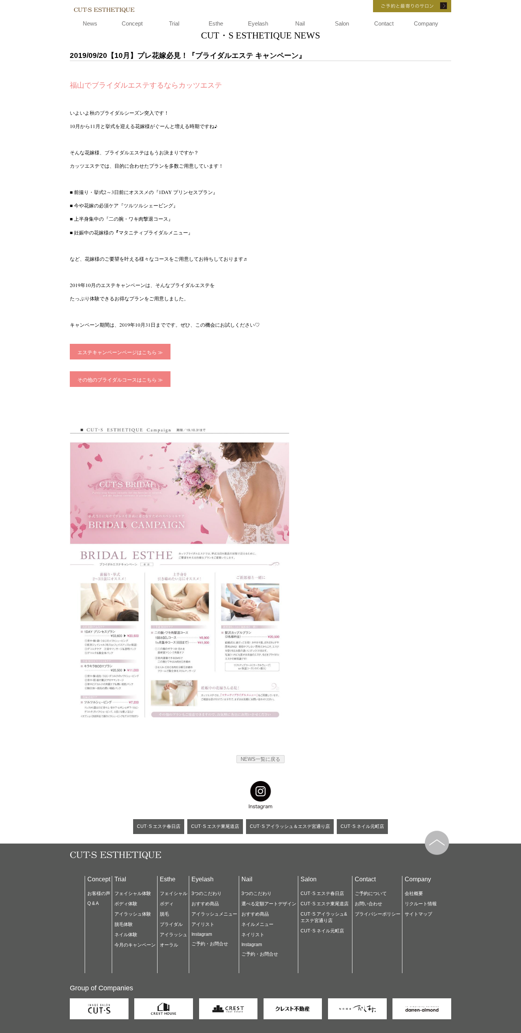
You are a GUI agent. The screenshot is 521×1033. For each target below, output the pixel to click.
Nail (300, 23)
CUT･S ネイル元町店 (362, 826)
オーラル (169, 945)
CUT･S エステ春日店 (158, 826)
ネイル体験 (125, 934)
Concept (132, 23)
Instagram (201, 934)
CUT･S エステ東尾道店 (215, 826)
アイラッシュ (173, 934)
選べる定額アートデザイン (268, 903)
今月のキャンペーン (135, 945)
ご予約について (371, 893)
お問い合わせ (368, 903)
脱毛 (164, 914)
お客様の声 (98, 893)
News (90, 23)
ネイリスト (252, 934)
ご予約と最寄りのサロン (401, 6)
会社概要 (414, 893)
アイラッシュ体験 (132, 914)
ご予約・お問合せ (209, 943)
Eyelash (258, 23)
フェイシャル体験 (132, 893)
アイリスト (202, 924)
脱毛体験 (123, 924)
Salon (342, 23)
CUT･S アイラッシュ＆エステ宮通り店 (290, 826)
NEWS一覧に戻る (260, 759)
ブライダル (171, 924)
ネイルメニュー (257, 924)
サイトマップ (418, 914)
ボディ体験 (125, 903)
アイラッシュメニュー (214, 914)
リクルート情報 (421, 903)
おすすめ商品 (205, 903)
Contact (384, 23)
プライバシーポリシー (377, 914)
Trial (174, 23)
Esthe (216, 23)
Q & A (93, 903)
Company (426, 23)
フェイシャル (173, 893)
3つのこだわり (206, 893)
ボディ (167, 903)
